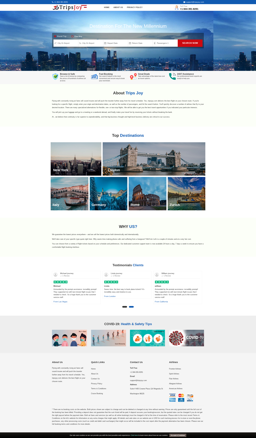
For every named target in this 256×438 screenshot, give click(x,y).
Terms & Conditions (98, 389)
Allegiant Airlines (175, 384)
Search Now (190, 43)
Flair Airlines (174, 379)
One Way (78, 36)
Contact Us (95, 379)
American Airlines (176, 389)
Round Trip (61, 36)
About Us (118, 7)
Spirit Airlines (174, 374)
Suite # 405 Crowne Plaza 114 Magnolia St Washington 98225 (146, 389)
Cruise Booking (97, 393)
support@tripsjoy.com (195, 2)
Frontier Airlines (175, 369)
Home (106, 7)
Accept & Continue (178, 435)
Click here (134, 435)
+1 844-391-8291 (60, 2)
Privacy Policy (135, 7)
